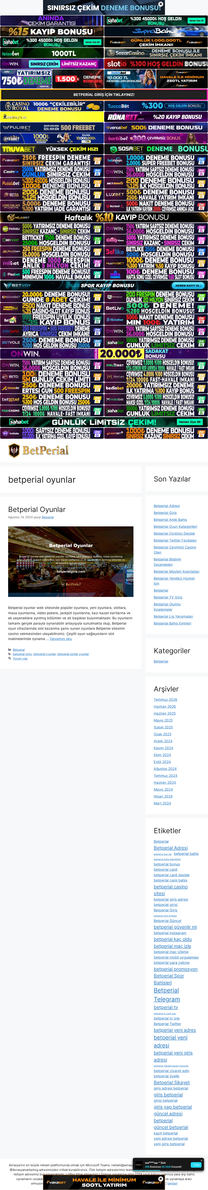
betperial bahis (186, 853)
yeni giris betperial (169, 1144)
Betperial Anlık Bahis (170, 520)
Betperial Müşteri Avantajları (176, 571)
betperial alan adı (163, 854)
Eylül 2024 (162, 762)
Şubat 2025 (163, 727)
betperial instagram (170, 933)
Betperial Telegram (167, 995)
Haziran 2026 (165, 706)
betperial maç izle (172, 946)
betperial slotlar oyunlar (73, 654)
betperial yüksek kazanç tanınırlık (171, 1066)
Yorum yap (20, 658)
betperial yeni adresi (170, 1041)
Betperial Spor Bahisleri (169, 979)
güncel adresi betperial (168, 1117)
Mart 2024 (162, 803)
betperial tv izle (167, 1018)
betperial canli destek (172, 875)
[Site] (52, 160)
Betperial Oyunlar (37, 509)
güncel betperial (171, 1127)
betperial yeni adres (175, 1030)
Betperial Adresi (167, 506)
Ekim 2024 (162, 755)
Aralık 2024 (163, 741)
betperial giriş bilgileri (165, 916)
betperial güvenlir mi (175, 927)
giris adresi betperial (171, 1088)
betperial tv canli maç (165, 1013)
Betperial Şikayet (172, 1082)
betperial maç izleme (171, 952)
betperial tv (166, 1007)
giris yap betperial (173, 1106)
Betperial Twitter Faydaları (175, 540)
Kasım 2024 (163, 748)
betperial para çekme (172, 962)
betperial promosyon (176, 969)
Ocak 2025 (162, 734)
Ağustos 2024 (165, 769)
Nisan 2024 (163, 796)
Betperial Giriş (165, 513)
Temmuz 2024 (165, 776)
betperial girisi (22, 654)
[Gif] (104, 217)
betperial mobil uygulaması (176, 957)
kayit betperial (166, 1133)
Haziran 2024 (165, 783)
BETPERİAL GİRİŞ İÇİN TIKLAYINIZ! (104, 95)
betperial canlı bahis (170, 880)
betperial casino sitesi (171, 890)
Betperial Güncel (167, 921)
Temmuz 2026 (165, 700)
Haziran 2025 (165, 713)
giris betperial (168, 1094)
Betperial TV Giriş (168, 597)
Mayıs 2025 (163, 720)
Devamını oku (61, 639)
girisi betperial (166, 1100)
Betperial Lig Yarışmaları (173, 616)
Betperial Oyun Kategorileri (175, 527)
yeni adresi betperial (171, 1138)
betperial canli (165, 869)
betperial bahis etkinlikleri (167, 859)
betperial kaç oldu (173, 939)
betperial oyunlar (44, 654)
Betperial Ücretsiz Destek (174, 533)
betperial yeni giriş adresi (173, 1056)
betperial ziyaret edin (171, 1071)
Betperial (19, 649)
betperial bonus (167, 864)
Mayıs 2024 (163, 789)
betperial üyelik (166, 1076)
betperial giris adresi (171, 899)
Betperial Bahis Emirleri (172, 623)
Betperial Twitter (167, 1024)
